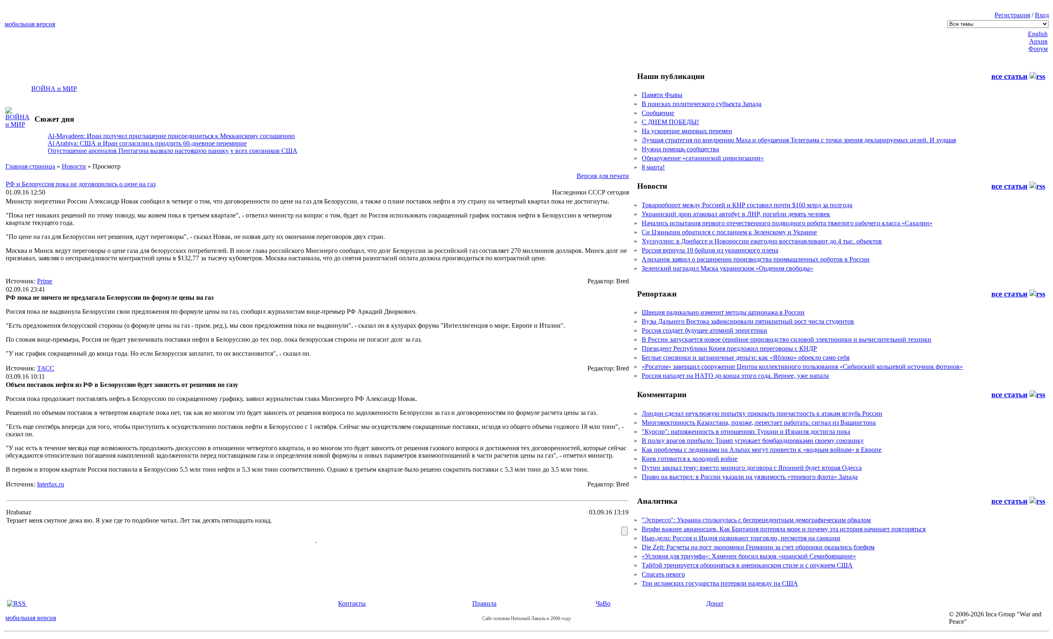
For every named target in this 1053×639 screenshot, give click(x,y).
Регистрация (1012, 15)
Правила (484, 603)
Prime (44, 281)
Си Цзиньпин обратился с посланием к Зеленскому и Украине (729, 232)
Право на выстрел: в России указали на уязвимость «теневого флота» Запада (750, 476)
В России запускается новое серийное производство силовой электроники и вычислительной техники (786, 339)
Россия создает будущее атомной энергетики (704, 330)
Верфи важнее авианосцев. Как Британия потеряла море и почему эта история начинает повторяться (783, 529)
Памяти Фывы (662, 94)
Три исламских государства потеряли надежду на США (720, 583)
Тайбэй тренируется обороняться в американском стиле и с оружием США (747, 565)
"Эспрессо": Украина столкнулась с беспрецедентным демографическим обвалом (756, 519)
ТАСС (45, 368)
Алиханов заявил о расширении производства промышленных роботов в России (756, 259)
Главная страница (30, 166)
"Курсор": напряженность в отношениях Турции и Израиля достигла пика (746, 431)
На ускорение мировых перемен (687, 130)
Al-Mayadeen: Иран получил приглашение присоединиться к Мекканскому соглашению (171, 135)
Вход (1042, 15)
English (1038, 33)
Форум (1038, 48)
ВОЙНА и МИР (54, 88)
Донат (715, 603)
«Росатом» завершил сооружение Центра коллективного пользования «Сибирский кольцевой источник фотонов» (802, 366)
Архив (1038, 41)
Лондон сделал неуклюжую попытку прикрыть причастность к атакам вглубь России (762, 413)
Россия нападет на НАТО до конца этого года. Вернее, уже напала (735, 375)
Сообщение (658, 112)
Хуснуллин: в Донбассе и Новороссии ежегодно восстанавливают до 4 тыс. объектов (762, 241)
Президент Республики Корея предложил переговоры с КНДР (729, 348)
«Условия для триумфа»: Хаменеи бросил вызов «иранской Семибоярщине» (749, 556)
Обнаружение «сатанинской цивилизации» (703, 158)
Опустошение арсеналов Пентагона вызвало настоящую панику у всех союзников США (172, 150)
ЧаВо (603, 603)
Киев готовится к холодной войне (690, 458)
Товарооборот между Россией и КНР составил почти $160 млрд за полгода (747, 204)
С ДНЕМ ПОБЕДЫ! (670, 121)
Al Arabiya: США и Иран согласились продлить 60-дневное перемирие (147, 143)
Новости (74, 166)
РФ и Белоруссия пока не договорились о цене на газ (80, 184)
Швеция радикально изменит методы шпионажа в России (723, 312)
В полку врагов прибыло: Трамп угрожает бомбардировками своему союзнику (753, 440)
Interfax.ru (50, 484)
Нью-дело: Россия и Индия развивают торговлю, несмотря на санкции (741, 538)
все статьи (1009, 76)
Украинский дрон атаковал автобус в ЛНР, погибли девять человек (736, 214)
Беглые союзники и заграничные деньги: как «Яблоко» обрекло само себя (745, 357)
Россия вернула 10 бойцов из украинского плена (710, 250)
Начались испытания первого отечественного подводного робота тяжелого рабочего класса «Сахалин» (787, 223)
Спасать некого (663, 574)
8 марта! (653, 167)
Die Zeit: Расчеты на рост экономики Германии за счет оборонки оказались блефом (758, 547)
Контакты (352, 603)
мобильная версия (30, 24)
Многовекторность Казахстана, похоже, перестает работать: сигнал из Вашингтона (759, 422)
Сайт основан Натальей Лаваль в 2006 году (526, 618)
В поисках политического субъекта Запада (701, 103)
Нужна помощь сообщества (680, 149)
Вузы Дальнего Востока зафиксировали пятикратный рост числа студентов (748, 321)
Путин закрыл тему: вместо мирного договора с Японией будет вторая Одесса (752, 467)
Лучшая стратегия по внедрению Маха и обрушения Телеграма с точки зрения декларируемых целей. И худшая (799, 140)
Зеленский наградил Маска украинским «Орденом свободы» (727, 268)
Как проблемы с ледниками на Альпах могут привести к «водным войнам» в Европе (761, 449)
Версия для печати (603, 175)
